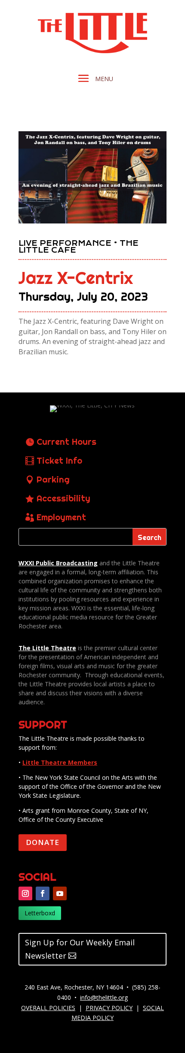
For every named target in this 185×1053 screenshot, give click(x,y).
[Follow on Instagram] (25, 893)
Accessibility (63, 498)
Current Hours (66, 441)
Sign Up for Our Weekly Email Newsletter (80, 949)
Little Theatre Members (59, 762)
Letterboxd (40, 913)
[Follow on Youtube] (60, 893)
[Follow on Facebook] (42, 893)
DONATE (42, 842)
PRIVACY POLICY (109, 1008)
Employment (61, 517)
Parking (53, 479)
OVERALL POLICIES (48, 1008)
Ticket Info (59, 460)
